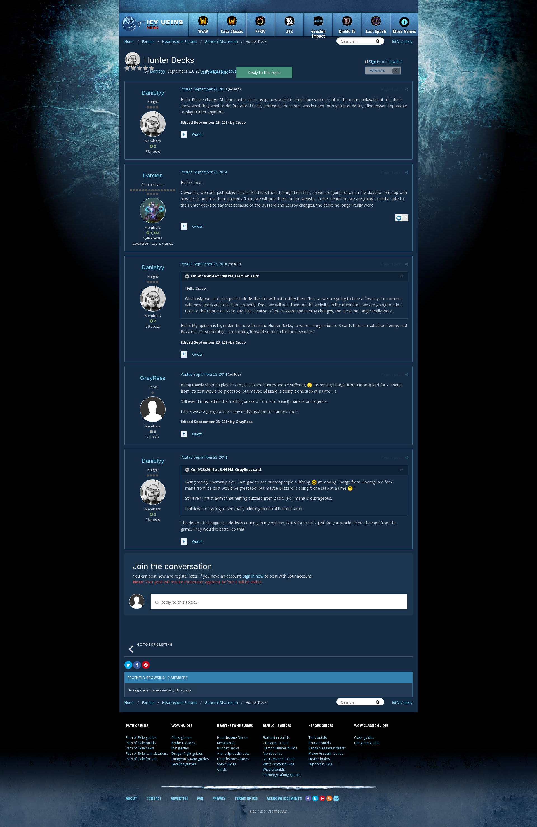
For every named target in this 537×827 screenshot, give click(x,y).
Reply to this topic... (178, 602)
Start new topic (214, 72)
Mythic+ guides (183, 742)
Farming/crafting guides (281, 774)
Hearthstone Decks (232, 737)
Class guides (181, 737)
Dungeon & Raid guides (190, 758)
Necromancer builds (279, 758)
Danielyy (153, 92)
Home (131, 41)
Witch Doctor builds (278, 764)
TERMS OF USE (246, 798)
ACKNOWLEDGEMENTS (284, 798)
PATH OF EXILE (137, 725)
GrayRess (152, 378)
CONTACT (154, 798)
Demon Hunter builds (280, 748)
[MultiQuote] (184, 134)
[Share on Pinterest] (146, 665)
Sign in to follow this (385, 61)
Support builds (320, 764)
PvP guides (180, 748)
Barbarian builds (276, 737)
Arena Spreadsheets (233, 753)
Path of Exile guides (141, 737)
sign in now (253, 576)
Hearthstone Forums (182, 41)
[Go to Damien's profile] (153, 210)
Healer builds (319, 758)
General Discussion (223, 41)
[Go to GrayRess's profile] (153, 409)
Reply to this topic (264, 72)
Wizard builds (274, 769)
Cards (222, 769)
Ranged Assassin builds (327, 748)
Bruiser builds (319, 742)
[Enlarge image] (309, 384)
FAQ (200, 798)
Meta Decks (226, 742)
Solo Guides (226, 764)
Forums (150, 41)
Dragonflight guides (187, 753)
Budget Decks (228, 748)
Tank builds (317, 737)
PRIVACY (219, 798)
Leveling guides (183, 764)
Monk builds (272, 753)
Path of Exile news (140, 748)
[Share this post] (406, 89)
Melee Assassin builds (325, 753)
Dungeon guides (367, 742)
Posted (204, 89)
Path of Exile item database (147, 753)
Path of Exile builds (141, 742)
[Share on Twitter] (128, 665)
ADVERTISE (179, 798)
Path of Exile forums (141, 758)
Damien (153, 175)
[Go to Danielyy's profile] (132, 59)
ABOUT (131, 798)
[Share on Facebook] (137, 665)
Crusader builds (275, 742)
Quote (197, 134)
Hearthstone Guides (233, 758)
